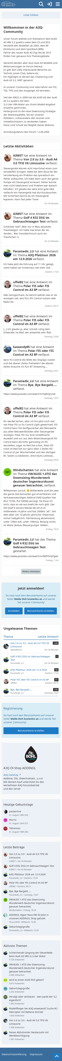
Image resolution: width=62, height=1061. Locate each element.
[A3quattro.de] (8, 4)
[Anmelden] (49, 4)
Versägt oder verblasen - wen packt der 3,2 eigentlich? (33, 998)
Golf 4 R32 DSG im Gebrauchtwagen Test (31, 865)
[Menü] (57, 4)
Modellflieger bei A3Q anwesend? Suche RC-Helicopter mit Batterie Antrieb (33, 1010)
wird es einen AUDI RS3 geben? (26, 979)
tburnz (13, 819)
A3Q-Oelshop (10, 774)
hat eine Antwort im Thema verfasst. (35, 159)
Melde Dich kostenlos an (28, 599)
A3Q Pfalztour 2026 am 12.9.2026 (27, 874)
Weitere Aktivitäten (31, 571)
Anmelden (14, 610)
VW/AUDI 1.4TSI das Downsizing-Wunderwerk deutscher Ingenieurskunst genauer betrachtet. (31, 903)
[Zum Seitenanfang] (56, 1056)
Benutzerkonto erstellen (40, 610)
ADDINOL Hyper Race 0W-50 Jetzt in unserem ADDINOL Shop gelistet (29, 916)
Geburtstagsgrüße (19, 926)
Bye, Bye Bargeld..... (20, 891)
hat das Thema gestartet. (34, 545)
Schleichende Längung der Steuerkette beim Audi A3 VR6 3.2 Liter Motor (30, 954)
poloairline (15, 811)
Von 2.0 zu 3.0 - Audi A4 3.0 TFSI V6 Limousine (28, 855)
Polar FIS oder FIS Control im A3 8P (28, 882)
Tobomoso (14, 828)
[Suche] (41, 4)
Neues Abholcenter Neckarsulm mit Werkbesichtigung (29, 1034)
